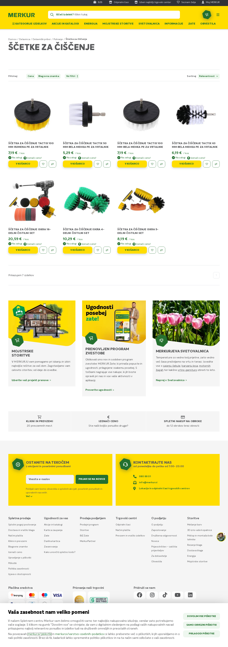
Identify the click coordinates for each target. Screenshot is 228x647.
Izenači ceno (108, 421)
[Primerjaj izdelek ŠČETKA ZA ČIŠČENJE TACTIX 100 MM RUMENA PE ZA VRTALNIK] (52, 164)
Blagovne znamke (18, 547)
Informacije (174, 24)
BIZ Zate (84, 536)
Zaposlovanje (158, 530)
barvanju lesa (190, 366)
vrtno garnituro (187, 370)
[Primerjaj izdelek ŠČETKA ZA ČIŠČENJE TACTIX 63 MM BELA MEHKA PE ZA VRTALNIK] (216, 164)
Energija (91, 24)
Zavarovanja (51, 547)
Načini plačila (15, 536)
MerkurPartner (88, 541)
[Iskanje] (52, 15)
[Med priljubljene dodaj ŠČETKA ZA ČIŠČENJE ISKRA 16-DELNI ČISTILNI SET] (43, 250)
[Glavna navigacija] (218, 15)
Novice (155, 541)
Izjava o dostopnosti (19, 574)
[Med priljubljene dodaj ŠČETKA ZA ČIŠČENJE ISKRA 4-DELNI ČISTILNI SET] (97, 250)
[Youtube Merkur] (177, 595)
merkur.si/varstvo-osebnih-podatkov (80, 634)
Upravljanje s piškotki (19, 558)
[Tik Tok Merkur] (165, 595)
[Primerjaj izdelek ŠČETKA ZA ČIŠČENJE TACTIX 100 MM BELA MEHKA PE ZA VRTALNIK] (161, 164)
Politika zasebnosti (18, 569)
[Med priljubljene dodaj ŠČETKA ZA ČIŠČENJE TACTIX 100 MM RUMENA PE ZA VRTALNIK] (43, 164)
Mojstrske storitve (118, 24)
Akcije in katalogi (65, 24)
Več (28, 496)
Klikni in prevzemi (39, 421)
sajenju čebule (171, 366)
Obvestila (208, 24)
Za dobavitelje (159, 556)
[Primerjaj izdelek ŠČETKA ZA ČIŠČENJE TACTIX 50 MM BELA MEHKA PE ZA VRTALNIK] (107, 164)
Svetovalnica (149, 24)
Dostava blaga (195, 550)
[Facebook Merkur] (139, 595)
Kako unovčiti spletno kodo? (59, 552)
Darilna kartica (52, 541)
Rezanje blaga (194, 545)
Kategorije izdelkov (31, 24)
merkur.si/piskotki (40, 634)
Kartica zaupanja (53, 530)
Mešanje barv (194, 525)
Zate (191, 24)
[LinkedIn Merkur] (190, 595)
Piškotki (12, 563)
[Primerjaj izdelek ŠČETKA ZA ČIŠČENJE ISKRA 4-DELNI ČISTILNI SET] (107, 250)
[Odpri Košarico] (207, 15)
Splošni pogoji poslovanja (22, 525)
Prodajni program (89, 525)
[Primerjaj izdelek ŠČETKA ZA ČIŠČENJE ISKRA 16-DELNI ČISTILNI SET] (52, 250)
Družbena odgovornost (164, 536)
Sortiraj (191, 76)
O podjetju (157, 525)
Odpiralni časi (123, 525)
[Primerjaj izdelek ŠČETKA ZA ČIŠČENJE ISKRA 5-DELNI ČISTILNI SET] (161, 250)
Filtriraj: (13, 76)
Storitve (84, 530)
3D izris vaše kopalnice (199, 530)
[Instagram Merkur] (152, 595)
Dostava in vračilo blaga (21, 530)
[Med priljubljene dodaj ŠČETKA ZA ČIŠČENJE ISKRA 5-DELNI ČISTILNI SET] (152, 250)
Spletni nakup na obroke (183, 421)
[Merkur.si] (21, 16)
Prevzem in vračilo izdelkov (130, 536)
